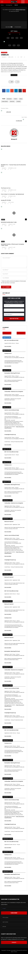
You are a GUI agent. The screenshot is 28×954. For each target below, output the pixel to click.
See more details (7, 346)
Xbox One (12, 101)
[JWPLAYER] (3, 112)
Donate (14, 942)
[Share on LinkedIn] (16, 90)
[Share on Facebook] (4, 90)
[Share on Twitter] (8, 90)
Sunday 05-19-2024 (6, 200)
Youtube (18, 101)
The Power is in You (5, 188)
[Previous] (7, 333)
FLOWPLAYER (19, 121)
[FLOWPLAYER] (25, 121)
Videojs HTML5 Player (20, 9)
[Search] (26, 1)
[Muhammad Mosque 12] (14, 2)
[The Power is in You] (14, 179)
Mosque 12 (4, 57)
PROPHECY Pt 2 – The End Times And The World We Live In (13, 165)
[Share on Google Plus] (12, 90)
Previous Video (4, 108)
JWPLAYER (8, 112)
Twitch (15, 98)
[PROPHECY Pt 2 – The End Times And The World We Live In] (14, 156)
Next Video (24, 117)
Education (9, 98)
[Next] (21, 333)
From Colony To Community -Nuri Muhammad (12, 194)
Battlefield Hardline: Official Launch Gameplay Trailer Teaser (12, 244)
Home (2, 5)
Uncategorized (9, 5)
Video (21, 98)
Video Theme (4, 101)
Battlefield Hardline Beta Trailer (9, 222)
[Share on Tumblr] (20, 90)
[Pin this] (24, 90)
